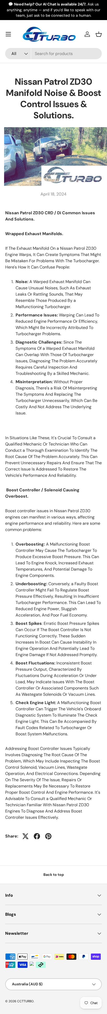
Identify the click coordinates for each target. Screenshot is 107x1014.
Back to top (53, 874)
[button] (98, 34)
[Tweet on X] (25, 836)
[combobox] (53, 53)
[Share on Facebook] (37, 836)
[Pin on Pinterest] (48, 836)
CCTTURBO (25, 1001)
